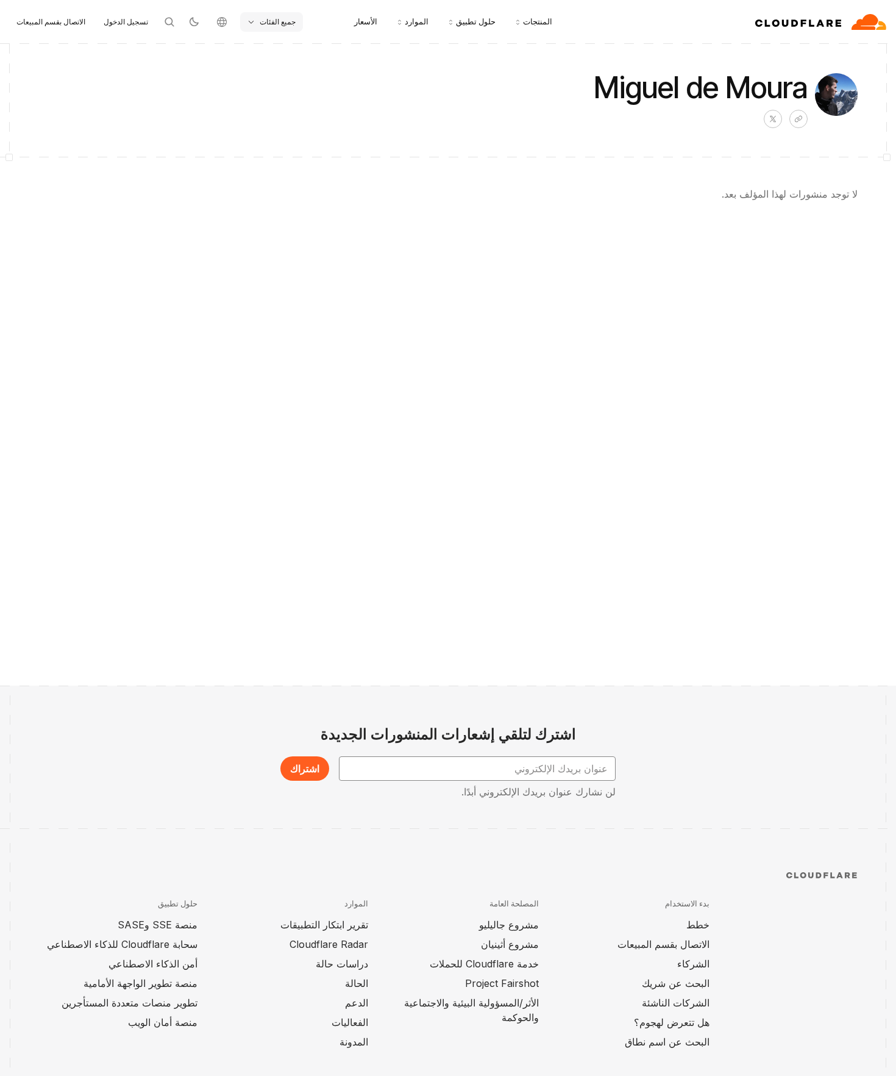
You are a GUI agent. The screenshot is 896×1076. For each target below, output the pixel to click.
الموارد (416, 21)
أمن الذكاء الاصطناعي (152, 964)
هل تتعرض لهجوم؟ (671, 1022)
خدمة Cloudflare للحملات (484, 964)
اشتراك (304, 768)
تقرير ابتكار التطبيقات (324, 925)
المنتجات (537, 21)
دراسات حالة (342, 964)
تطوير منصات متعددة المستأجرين (129, 1003)
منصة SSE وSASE (157, 925)
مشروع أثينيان (510, 944)
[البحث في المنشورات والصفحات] (169, 22)
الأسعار (365, 21)
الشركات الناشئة (675, 1003)
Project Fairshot (502, 983)
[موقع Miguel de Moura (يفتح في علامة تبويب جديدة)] (798, 119)
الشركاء (693, 964)
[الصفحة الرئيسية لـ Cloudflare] (820, 22)
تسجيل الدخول (126, 21)
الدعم (356, 1003)
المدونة (354, 1042)
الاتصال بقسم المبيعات (50, 21)
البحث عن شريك (675, 983)
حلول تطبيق (476, 21)
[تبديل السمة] (194, 22)
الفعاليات (350, 1022)
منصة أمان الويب (162, 1022)
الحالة (356, 983)
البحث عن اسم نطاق (667, 1042)
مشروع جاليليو (509, 925)
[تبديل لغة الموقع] (221, 22)
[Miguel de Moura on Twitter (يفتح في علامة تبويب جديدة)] (773, 119)
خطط (697, 925)
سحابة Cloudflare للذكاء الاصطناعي (122, 944)
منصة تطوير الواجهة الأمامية (140, 983)
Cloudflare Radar (329, 944)
